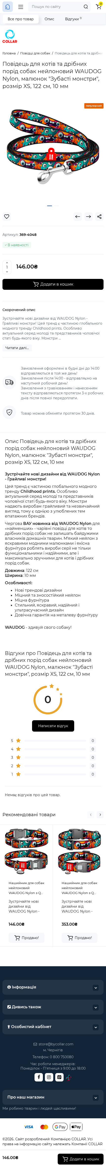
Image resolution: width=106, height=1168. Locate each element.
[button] (90, 814)
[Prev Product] (77, 216)
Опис (49, 19)
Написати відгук (53, 726)
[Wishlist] (6, 216)
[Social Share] (99, 216)
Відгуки (73, 19)
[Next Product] (88, 216)
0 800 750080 (61, 1057)
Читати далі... (17, 348)
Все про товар (21, 19)
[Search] (86, 7)
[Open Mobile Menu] (20, 6)
